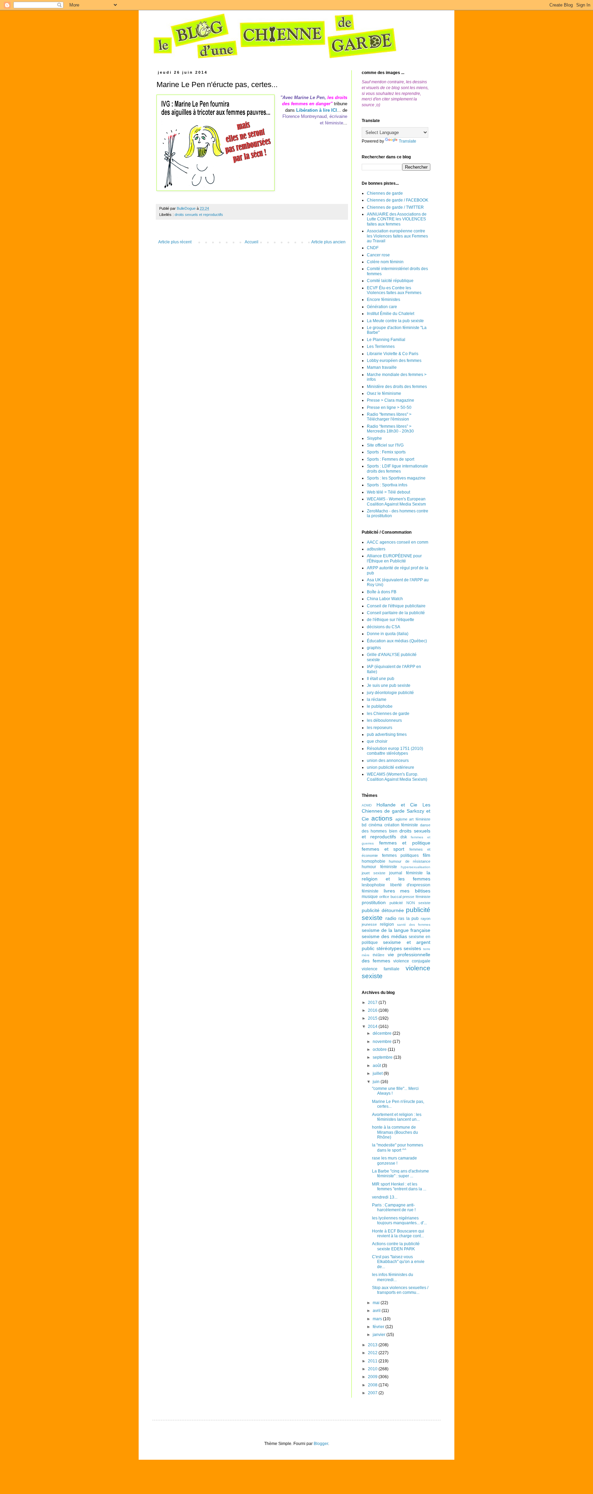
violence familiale (380, 969)
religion (387, 924)
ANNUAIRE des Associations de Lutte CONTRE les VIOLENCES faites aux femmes (397, 219)
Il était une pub (380, 678)
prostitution (374, 902)
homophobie (373, 861)
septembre (383, 1057)
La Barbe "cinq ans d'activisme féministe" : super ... (400, 1173)
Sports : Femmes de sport (390, 459)
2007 (373, 1392)
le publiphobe (380, 706)
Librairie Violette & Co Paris (392, 353)
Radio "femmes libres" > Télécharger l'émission (389, 417)
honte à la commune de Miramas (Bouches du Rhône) (395, 1132)
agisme (401, 819)
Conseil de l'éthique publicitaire (396, 606)
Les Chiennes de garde (396, 808)
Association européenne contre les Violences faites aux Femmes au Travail (397, 236)
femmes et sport (383, 849)
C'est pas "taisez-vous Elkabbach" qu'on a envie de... (398, 1261)
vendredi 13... (384, 1197)
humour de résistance (409, 861)
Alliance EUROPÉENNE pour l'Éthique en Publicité (394, 558)
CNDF (373, 247)
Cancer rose (378, 255)
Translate (407, 141)
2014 (373, 1026)
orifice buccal (390, 897)
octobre (380, 1049)
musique (370, 896)
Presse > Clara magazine (390, 400)
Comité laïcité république (390, 280)
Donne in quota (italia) (387, 633)
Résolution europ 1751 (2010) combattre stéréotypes (395, 751)
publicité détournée (383, 910)
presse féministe (416, 897)
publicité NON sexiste (409, 903)
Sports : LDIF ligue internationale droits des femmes (397, 468)
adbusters (376, 549)
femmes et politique (404, 843)
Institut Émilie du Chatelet (390, 313)
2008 (373, 1385)
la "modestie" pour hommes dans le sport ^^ (397, 1147)
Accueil (251, 242)
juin (377, 1081)
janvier (379, 1334)
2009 (373, 1376)
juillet (378, 1073)
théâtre (378, 955)
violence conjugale (411, 961)
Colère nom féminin (385, 261)
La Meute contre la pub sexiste (395, 320)
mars (378, 1318)
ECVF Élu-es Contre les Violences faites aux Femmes (394, 290)
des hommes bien (379, 831)
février (379, 1326)
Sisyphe (374, 438)
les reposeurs (379, 727)
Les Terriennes (381, 346)
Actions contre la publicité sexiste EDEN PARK (396, 1246)
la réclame (376, 699)
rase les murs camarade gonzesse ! (394, 1160)
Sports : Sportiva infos (387, 485)
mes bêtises (415, 891)
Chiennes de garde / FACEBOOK (397, 200)
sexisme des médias (384, 936)
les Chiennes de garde (388, 713)
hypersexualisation (415, 867)
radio (390, 918)
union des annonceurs (388, 760)
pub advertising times (387, 734)
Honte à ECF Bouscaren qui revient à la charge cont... (398, 1233)
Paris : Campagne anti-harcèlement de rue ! (394, 1207)
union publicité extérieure (390, 767)
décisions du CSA (383, 626)
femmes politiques (400, 855)
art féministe (419, 819)
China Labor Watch (385, 598)
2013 (373, 1345)
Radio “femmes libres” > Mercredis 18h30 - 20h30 (390, 429)
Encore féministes (383, 299)
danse (425, 825)
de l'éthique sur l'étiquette (390, 619)
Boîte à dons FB (381, 592)
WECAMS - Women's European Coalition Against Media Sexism (396, 501)
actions (382, 818)
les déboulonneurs (384, 720)
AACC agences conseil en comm (397, 542)
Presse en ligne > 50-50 (389, 407)
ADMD (367, 805)
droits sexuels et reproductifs (199, 214)
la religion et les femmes (396, 876)
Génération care (382, 306)
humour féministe (379, 866)
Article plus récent (174, 242)
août (377, 1065)
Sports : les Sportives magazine (396, 478)
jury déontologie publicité (390, 692)
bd (364, 825)
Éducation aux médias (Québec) (397, 641)
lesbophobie (373, 885)
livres (389, 891)
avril (377, 1310)
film (426, 855)
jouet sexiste (373, 873)
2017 (373, 1002)
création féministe (401, 825)
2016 (373, 1010)
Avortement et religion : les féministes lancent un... (396, 1117)
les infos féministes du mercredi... (392, 1277)
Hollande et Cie (396, 804)
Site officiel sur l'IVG (385, 445)
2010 (373, 1369)
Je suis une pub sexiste (388, 685)
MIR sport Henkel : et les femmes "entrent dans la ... (399, 1186)
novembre (383, 1041)
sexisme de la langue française (396, 930)
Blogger (321, 1443)
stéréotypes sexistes (398, 948)
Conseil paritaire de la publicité (396, 612)
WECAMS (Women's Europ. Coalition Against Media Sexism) (397, 776)
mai (377, 1302)
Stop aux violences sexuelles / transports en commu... (400, 1290)
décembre (383, 1033)
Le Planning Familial (386, 339)
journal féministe (406, 873)
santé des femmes (413, 924)
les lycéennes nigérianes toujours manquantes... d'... (399, 1220)
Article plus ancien (328, 242)
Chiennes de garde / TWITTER (395, 207)
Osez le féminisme (384, 393)
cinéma (375, 825)
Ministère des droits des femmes (397, 386)
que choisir (377, 741)
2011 (373, 1361)
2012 (373, 1352)
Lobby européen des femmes (394, 360)
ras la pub (408, 918)
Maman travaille (382, 367)
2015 (373, 1018)
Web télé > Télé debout (388, 492)
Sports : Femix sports (386, 452)
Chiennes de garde (385, 193)
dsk (403, 837)
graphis (374, 647)
